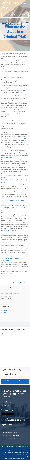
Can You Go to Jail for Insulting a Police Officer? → (17, 283)
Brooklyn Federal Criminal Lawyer (10, 438)
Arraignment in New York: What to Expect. (16, 114)
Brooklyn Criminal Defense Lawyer (10, 435)
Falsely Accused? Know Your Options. (15, 200)
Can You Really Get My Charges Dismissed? (16, 179)
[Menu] (27, 23)
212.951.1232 (6, 405)
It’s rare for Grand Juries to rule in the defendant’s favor (14, 139)
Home (3, 429)
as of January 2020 (21, 92)
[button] (15, 15)
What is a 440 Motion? (11, 230)
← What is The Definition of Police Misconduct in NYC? (14, 280)
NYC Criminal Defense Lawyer (9, 432)
